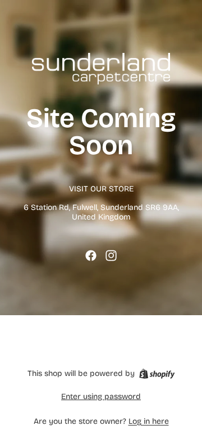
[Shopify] (157, 374)
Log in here (148, 421)
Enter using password (101, 396)
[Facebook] (91, 255)
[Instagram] (111, 255)
